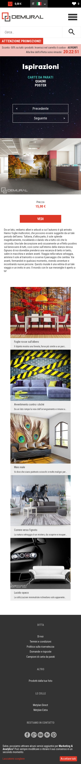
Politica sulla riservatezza (40, 646)
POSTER (40, 85)
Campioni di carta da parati (40, 656)
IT (33, 3)
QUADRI (40, 81)
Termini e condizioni (40, 641)
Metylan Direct (40, 705)
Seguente (49, 118)
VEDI (40, 219)
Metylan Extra (41, 709)
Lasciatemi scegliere (14, 758)
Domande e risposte (40, 651)
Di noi (40, 636)
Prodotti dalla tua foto (40, 680)
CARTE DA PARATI (40, 77)
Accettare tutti (68, 758)
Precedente (32, 108)
